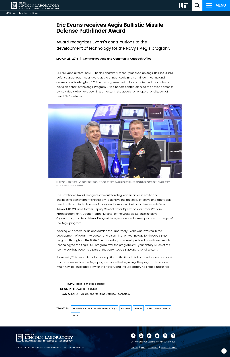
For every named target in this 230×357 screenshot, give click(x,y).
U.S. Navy (125, 308)
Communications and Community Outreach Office (117, 58)
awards (138, 308)
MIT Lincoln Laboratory (17, 13)
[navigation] (216, 5)
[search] (197, 5)
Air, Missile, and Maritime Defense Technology (103, 294)
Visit (143, 347)
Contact (153, 347)
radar (75, 315)
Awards (80, 289)
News (35, 13)
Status (134, 347)
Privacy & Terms (169, 347)
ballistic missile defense (90, 283)
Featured (92, 289)
